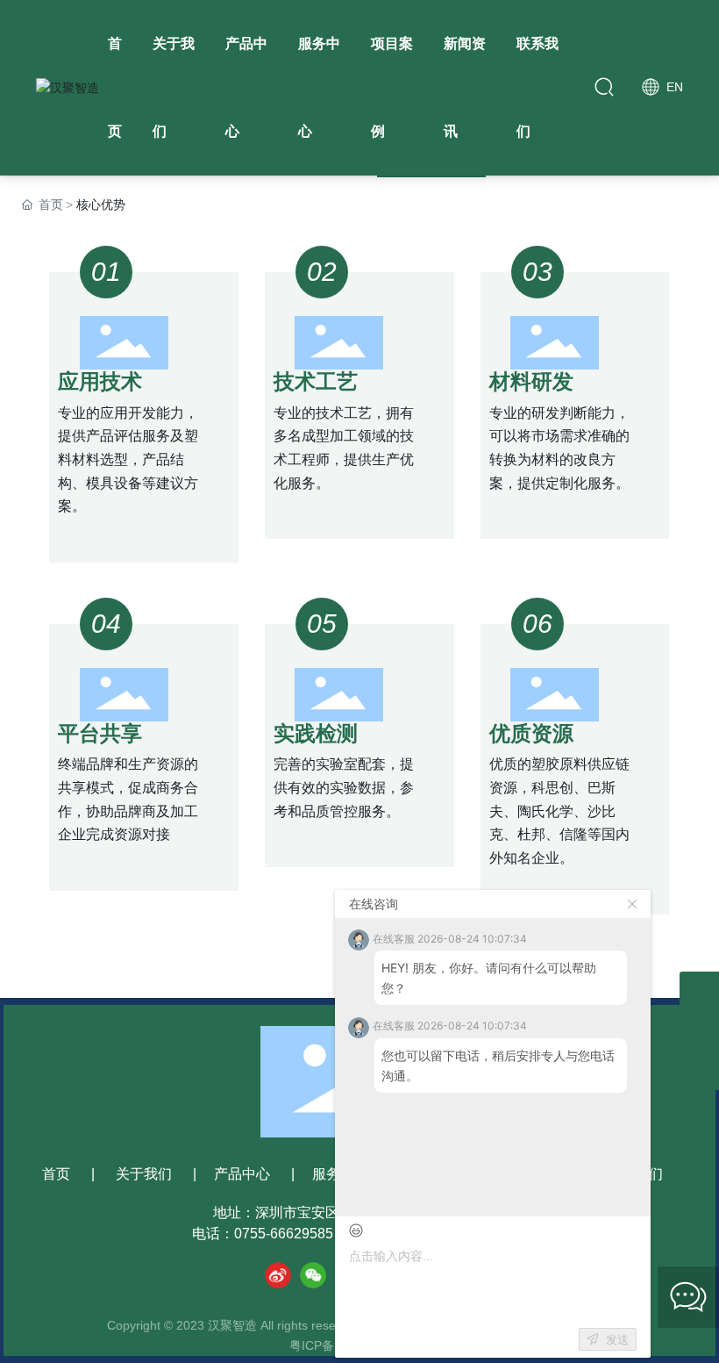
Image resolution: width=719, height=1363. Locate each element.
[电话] (699, 1031)
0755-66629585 (283, 1233)
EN (673, 87)
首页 (56, 1173)
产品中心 (242, 1173)
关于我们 (144, 1173)
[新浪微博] (278, 1275)
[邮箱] (699, 991)
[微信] (313, 1275)
